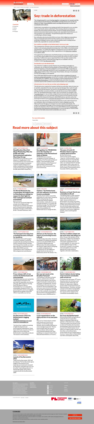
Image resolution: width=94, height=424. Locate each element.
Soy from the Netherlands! (69, 315)
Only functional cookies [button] (75, 418)
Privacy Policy (23, 397)
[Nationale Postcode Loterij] (59, 400)
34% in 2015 (37, 72)
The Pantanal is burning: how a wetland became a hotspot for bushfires (23, 235)
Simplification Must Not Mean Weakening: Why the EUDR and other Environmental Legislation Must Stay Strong (22, 153)
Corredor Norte (39, 94)
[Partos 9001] (77, 400)
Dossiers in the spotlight (24, 7)
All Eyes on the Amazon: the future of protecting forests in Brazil (46, 235)
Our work (18, 7)
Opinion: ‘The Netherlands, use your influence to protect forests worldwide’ (47, 192)
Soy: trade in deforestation (34, 7)
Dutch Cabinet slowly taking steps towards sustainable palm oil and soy (70, 275)
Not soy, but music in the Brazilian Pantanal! (45, 275)
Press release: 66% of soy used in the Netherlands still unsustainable (23, 275)
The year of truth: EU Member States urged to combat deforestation (68, 151)
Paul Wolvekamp (66, 155)
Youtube (50, 391)
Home (15, 7)
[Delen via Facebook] (78, 11)
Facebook (51, 387)
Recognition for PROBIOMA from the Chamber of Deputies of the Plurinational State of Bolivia (47, 152)
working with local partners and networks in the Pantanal (55, 107)
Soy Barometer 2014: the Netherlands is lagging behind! (22, 317)
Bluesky (50, 389)
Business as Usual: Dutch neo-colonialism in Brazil (70, 193)
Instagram (51, 385)
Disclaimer (26, 397)
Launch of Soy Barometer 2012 (22, 358)
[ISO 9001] (70, 400)
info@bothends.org (33, 387)
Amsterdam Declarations (41, 80)
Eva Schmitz (18, 201)
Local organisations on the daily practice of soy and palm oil (47, 317)
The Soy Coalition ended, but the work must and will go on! (70, 234)
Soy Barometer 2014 (49, 61)
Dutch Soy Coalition (71, 51)
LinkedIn (50, 393)
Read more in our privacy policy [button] (19, 421)
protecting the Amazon (54, 98)
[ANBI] (79, 403)
